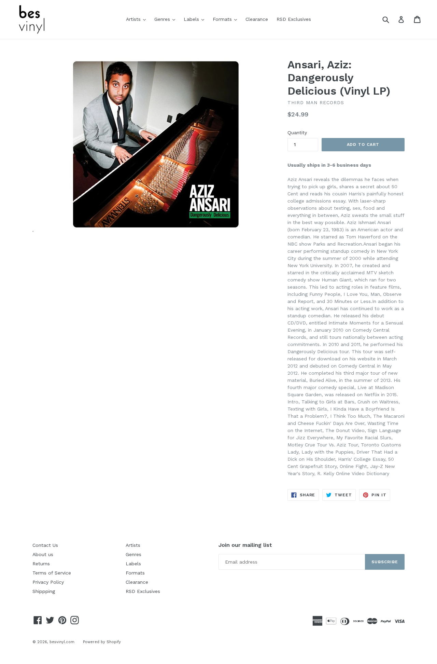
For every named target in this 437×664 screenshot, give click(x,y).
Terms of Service (51, 573)
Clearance (256, 19)
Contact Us (45, 545)
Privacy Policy (48, 582)
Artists (137, 19)
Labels (196, 19)
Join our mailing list (245, 545)
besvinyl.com (62, 642)
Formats (226, 19)
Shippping (43, 591)
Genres (166, 19)
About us (42, 554)
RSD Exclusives (294, 19)
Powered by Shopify (102, 642)
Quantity (297, 132)
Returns (41, 563)
